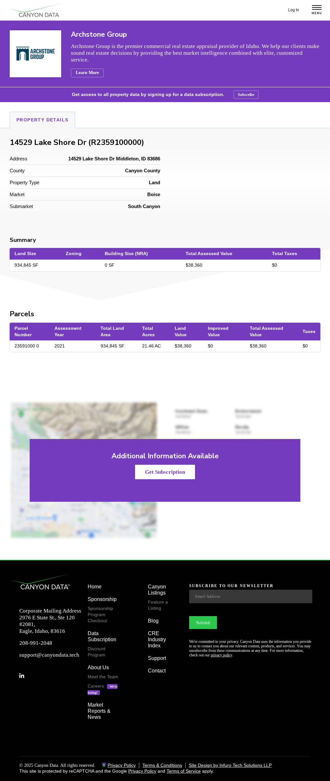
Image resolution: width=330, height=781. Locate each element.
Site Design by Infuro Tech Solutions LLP (230, 765)
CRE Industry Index (157, 639)
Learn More (87, 72)
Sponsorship (102, 599)
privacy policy (221, 655)
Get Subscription (165, 472)
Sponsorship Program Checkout (100, 614)
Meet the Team (103, 676)
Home (95, 586)
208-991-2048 (35, 643)
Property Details (42, 119)
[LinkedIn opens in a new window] (24, 676)
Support (157, 658)
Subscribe (246, 94)
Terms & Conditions (162, 765)
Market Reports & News (99, 711)
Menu (317, 13)
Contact (157, 670)
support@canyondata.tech (49, 655)
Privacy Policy (122, 765)
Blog (153, 621)
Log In (293, 10)
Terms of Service (184, 771)
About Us (98, 667)
